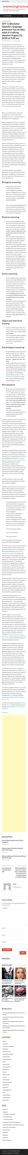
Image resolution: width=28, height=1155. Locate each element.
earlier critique (14, 116)
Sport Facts (5, 1087)
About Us (5, 1109)
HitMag (17, 1153)
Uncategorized (6, 1097)
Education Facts (7, 1051)
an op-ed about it (17, 56)
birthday (17, 289)
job (25, 506)
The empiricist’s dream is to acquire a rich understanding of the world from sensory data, (14, 636)
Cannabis (5, 1044)
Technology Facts (6, 21)
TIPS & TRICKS (6, 1095)
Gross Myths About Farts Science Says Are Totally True (7, 982)
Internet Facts (6, 1056)
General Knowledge (8, 1054)
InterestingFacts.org (15, 1150)
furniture (23, 670)
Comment (5, 908)
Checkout (5, 1112)
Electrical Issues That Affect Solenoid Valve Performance (12, 849)
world (5, 104)
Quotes (4, 1077)
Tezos (4, 1092)
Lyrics (4, 1061)
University (9, 705)
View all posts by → (17, 887)
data (9, 452)
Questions (5, 1132)
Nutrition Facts (6, 1067)
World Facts (6, 1100)
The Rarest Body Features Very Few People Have (19, 982)
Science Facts (6, 1079)
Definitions (5, 1049)
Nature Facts (6, 1064)
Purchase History (7, 1116)
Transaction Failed (8, 1119)
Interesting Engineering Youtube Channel (13, 1124)
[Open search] (24, 16)
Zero (11, 695)
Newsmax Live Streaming (9, 1127)
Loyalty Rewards (7, 1059)
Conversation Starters (8, 1046)
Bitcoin (4, 1041)
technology (17, 380)
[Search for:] (14, 953)
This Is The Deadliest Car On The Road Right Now (20, 1000)
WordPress (10, 1153)
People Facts (6, 1069)
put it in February (14, 425)
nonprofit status (13, 128)
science (22, 703)
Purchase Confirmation (9, 1114)
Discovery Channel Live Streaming (11, 1122)
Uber (14, 691)
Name (4, 928)
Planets (4, 1072)
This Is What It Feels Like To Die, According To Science (7, 1000)
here (12, 178)
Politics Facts (6, 1074)
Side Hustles (6, 1085)
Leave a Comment (16, 40)
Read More (5, 712)
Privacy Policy (6, 1130)
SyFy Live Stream (7, 1140)
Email (4, 935)
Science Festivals (7, 1082)
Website (4, 942)
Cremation (11, 402)
